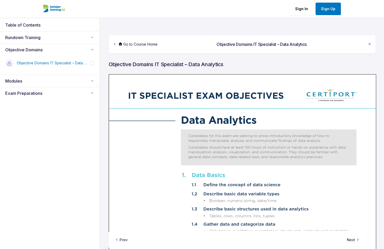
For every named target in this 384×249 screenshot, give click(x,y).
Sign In (301, 9)
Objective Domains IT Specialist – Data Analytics (262, 44)
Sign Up (328, 9)
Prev (124, 240)
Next (351, 240)
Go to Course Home (140, 44)
